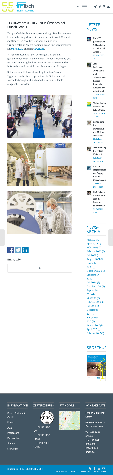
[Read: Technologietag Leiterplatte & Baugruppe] (89, 104)
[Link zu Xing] (95, 7)
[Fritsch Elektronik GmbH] (18, 6)
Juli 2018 (91, 305)
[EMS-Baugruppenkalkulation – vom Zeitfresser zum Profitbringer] (110, 237)
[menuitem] (76, 6)
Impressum (13, 432)
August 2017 (93, 325)
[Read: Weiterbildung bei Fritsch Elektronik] (89, 148)
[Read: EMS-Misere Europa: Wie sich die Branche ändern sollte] (89, 193)
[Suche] (76, 6)
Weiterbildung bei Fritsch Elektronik (100, 151)
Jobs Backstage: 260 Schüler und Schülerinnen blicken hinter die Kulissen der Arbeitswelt (99, 77)
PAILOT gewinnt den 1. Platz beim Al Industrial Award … (99, 45)
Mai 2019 (91, 298)
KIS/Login (12, 448)
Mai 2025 (92, 239)
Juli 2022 (91, 255)
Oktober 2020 (94, 270)
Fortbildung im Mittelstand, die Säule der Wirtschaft (99, 128)
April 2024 (92, 243)
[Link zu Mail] (108, 7)
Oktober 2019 (94, 286)
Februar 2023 (94, 251)
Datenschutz (13, 438)
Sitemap (11, 443)
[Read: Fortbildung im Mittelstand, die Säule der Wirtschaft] (89, 123)
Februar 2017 (94, 333)
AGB (9, 427)
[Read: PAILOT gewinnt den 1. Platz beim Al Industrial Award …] (89, 39)
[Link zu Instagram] (104, 7)
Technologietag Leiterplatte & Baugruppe (100, 106)
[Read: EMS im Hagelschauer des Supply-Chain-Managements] (89, 167)
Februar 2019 (94, 301)
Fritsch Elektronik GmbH (16, 415)
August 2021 (93, 259)
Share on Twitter (18, 250)
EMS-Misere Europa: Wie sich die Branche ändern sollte (99, 199)
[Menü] (83, 6)
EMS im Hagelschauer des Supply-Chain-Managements (99, 173)
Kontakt (11, 422)
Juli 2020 (92, 282)
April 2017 (92, 329)
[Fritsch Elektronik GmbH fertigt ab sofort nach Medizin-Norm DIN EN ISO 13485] (2, 237)
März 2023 (92, 247)
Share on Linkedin (25, 250)
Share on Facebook (10, 250)
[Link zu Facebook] (100, 7)
